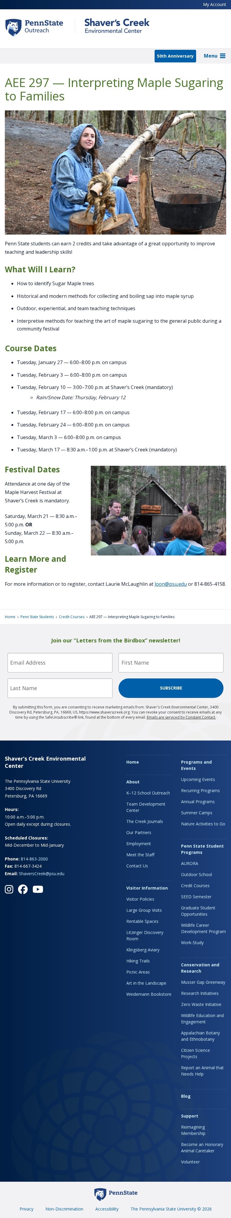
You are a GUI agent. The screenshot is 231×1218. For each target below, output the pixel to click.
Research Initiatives (200, 993)
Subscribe (171, 688)
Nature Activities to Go (203, 824)
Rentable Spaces (142, 921)
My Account (214, 4)
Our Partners (138, 832)
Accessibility (107, 1209)
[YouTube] (37, 889)
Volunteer (190, 1162)
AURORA (189, 863)
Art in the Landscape (146, 983)
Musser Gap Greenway (203, 982)
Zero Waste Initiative (201, 1004)
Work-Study (192, 942)
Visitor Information (147, 888)
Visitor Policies (140, 899)
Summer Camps (196, 812)
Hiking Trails (138, 961)
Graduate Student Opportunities (198, 911)
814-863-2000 (34, 859)
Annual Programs (198, 801)
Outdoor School (196, 874)
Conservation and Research (200, 968)
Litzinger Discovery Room (144, 935)
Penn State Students (37, 616)
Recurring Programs (200, 790)
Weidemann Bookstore (148, 994)
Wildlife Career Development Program (203, 928)
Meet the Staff (140, 854)
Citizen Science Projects (195, 1053)
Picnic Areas (138, 972)
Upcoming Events (198, 779)
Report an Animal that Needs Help (202, 1071)
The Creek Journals (144, 821)
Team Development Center (145, 807)
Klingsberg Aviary (142, 950)
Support (189, 1116)
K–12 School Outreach (148, 793)
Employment (138, 843)
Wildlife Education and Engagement (202, 1019)
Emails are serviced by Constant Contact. (181, 717)
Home (10, 616)
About (133, 782)
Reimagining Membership (193, 1130)
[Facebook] (23, 889)
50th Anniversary (175, 56)
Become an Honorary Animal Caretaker (202, 1148)
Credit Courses (72, 616)
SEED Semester (196, 896)
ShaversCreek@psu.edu (41, 873)
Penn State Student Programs (202, 849)
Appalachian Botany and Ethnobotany (200, 1036)
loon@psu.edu (171, 584)
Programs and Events (196, 765)
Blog (186, 1096)
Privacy (26, 1209)
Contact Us (137, 866)
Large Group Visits (144, 910)
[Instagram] (9, 889)
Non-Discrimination (64, 1209)
